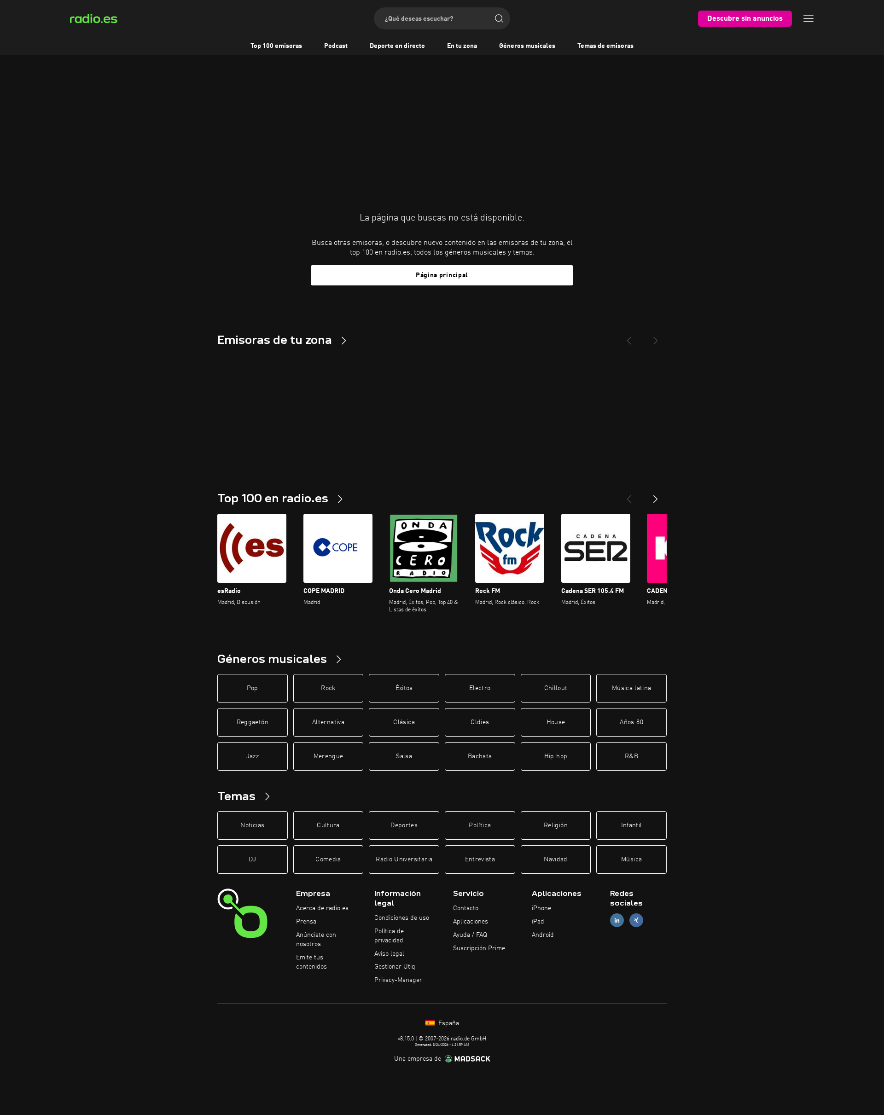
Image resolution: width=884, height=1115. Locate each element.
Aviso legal (389, 954)
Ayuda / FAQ (470, 935)
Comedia (328, 859)
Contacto (465, 908)
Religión (556, 825)
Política (480, 825)
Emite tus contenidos (311, 962)
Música (631, 859)
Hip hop (555, 756)
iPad (538, 921)
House (556, 722)
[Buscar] (499, 18)
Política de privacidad (389, 936)
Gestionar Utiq (394, 967)
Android (543, 935)
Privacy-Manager (398, 980)
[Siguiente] (656, 495)
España (447, 1023)
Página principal (442, 275)
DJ (252, 859)
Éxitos (404, 688)
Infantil (631, 825)
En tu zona (462, 46)
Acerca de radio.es (322, 908)
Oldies (480, 722)
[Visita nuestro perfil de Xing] (636, 920)
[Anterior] (629, 495)
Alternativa (328, 722)
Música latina (631, 688)
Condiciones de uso (401, 918)
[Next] (656, 337)
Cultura (328, 825)
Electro (479, 688)
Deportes (404, 825)
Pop (252, 688)
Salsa (404, 756)
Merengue (328, 756)
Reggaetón (252, 722)
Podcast (336, 46)
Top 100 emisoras (276, 46)
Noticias (252, 825)
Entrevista (480, 859)
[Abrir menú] (808, 18)
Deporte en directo (397, 46)
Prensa (306, 921)
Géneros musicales (527, 46)
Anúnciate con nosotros (316, 939)
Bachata (480, 756)
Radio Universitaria (404, 859)
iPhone (541, 908)
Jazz (252, 756)
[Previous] (629, 337)
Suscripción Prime (479, 948)
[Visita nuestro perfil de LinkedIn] (617, 920)
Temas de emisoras (605, 46)
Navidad (555, 859)
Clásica (403, 722)
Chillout (556, 688)
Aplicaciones (470, 921)
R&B (631, 756)
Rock (328, 688)
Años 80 (631, 722)
